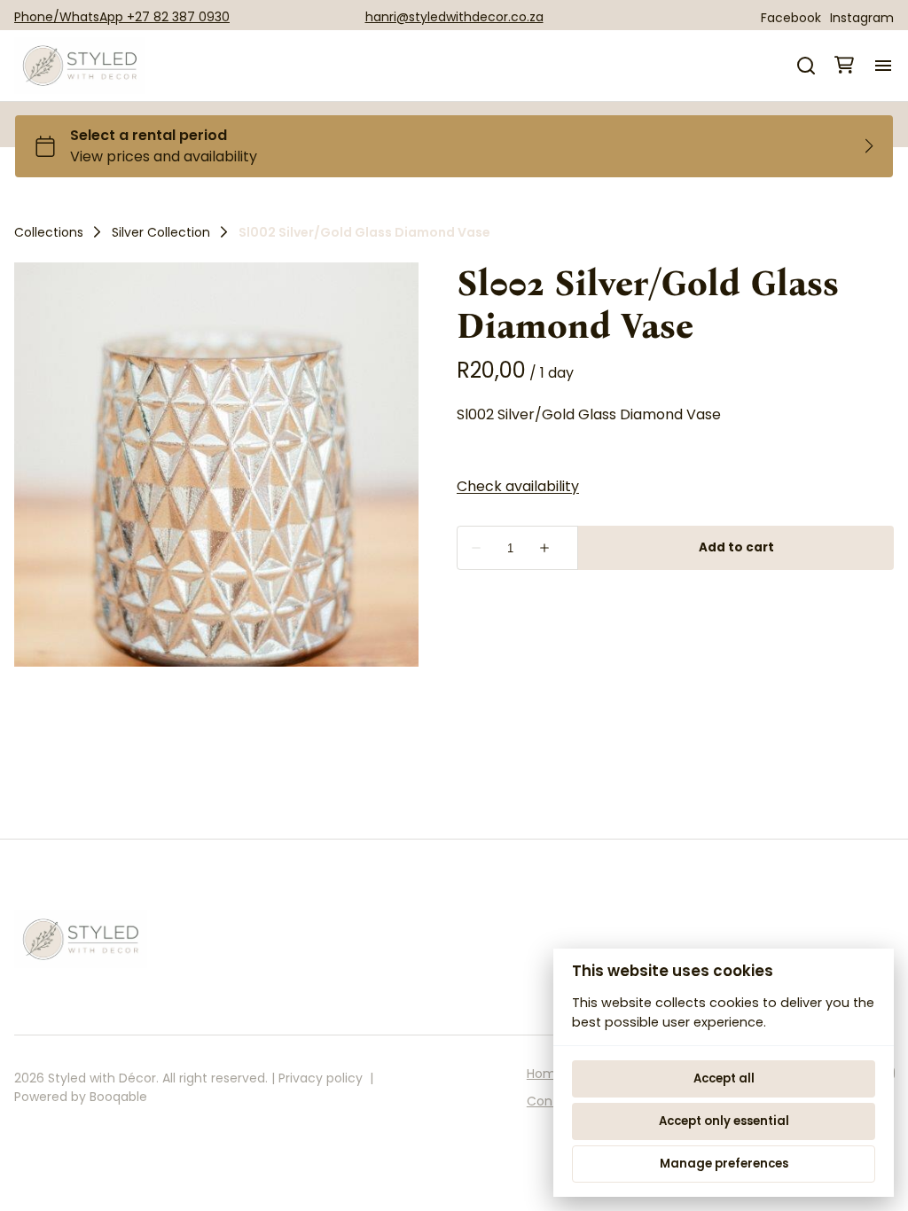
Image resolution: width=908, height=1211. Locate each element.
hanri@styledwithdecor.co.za (454, 17)
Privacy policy (320, 1078)
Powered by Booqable (80, 1097)
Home (545, 1073)
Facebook (791, 18)
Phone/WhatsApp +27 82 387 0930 (122, 17)
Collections (48, 232)
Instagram (862, 18)
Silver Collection (161, 232)
